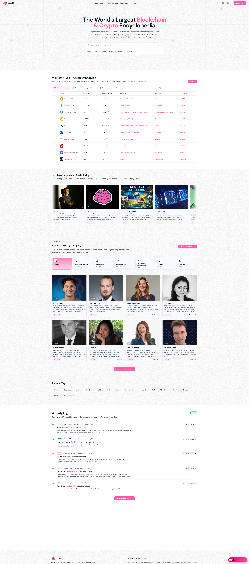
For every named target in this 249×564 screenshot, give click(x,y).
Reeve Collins (124, 112)
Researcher (144, 390)
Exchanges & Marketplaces (71, 424)
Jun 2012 (182, 126)
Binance (67, 119)
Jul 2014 (182, 105)
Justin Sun (123, 146)
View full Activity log (123, 498)
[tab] (61, 88)
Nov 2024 (182, 159)
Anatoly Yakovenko (126, 139)
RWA (154, 390)
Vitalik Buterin (125, 105)
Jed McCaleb (133, 126)
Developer (89, 390)
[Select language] (229, 3)
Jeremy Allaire (125, 132)
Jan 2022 (182, 152)
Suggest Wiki (239, 3)
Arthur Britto (143, 126)
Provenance (159, 152)
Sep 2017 (182, 146)
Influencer (175, 390)
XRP (65, 126)
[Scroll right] (194, 176)
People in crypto (67, 468)
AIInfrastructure (68, 395)
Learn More (158, 60)
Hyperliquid (68, 159)
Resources (124, 3)
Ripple (157, 126)
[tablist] (88, 88)
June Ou (123, 152)
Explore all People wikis (123, 369)
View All (191, 81)
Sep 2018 (182, 132)
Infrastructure (130, 390)
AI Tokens (103, 51)
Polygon (158, 112)
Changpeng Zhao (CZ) (127, 119)
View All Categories (186, 247)
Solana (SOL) (68, 139)
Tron (65, 146)
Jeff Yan (122, 159)
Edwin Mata (73, 486)
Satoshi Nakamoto (126, 99)
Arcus (73, 427)
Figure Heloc (68, 152)
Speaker (78, 390)
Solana (157, 139)
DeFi (96, 51)
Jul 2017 (182, 119)
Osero (71, 457)
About (134, 3)
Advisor (100, 390)
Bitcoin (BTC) (68, 99)
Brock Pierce (134, 112)
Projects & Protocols (70, 439)
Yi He (137, 119)
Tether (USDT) (69, 112)
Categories (99, 3)
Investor (118, 390)
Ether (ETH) (68, 105)
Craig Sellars (144, 112)
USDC (66, 132)
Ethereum (119, 51)
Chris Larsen (124, 126)
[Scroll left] (189, 176)
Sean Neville (135, 132)
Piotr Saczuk (74, 471)
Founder (57, 390)
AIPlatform (163, 390)
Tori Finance (75, 442)
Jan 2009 (182, 99)
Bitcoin (111, 51)
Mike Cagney (130, 152)
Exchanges (129, 51)
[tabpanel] (124, 127)
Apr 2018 (182, 139)
